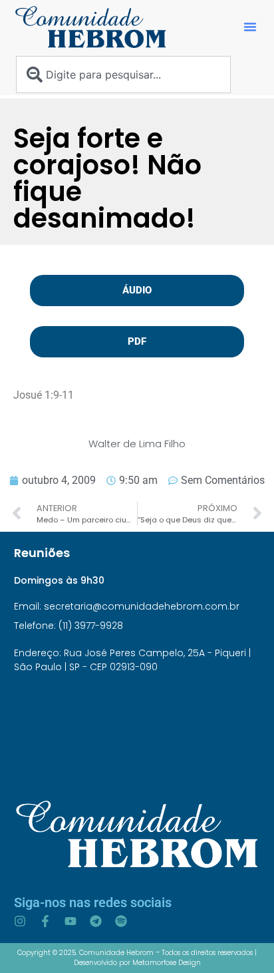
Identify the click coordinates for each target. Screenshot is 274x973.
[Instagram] (20, 921)
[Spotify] (121, 921)
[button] (250, 27)
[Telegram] (96, 921)
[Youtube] (70, 921)
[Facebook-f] (45, 921)
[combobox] (123, 74)
